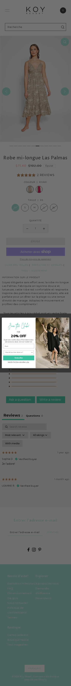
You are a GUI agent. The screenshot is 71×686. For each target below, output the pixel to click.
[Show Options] (32, 352)
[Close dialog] (67, 320)
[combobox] (18, 352)
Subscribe (19, 358)
